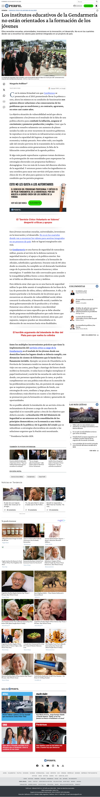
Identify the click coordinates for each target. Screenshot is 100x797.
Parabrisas (50, 778)
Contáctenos (42, 784)
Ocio (58, 773)
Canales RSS (23, 784)
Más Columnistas (89, 335)
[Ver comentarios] (97, 11)
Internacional (40, 773)
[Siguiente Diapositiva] (64, 500)
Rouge (56, 778)
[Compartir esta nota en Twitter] (4, 90)
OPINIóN (4, 10)
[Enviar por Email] (4, 101)
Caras (40, 776)
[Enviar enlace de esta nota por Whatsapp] (4, 95)
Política (19, 773)
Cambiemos (49, 93)
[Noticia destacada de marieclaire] (50, 694)
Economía (25, 773)
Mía (61, 778)
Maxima (79, 781)
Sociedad (32, 773)
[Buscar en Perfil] (96, 2)
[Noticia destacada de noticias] (17, 694)
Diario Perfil (42, 476)
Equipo (57, 784)
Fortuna (43, 778)
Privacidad (50, 784)
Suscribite (88, 6)
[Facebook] (37, 766)
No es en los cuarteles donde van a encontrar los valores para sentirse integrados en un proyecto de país (37, 238)
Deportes (53, 773)
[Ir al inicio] (13, 6)
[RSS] (58, 766)
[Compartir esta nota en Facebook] (4, 84)
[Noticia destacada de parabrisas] (50, 725)
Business (77, 773)
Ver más (93, 450)
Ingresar (79, 6)
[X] (42, 766)
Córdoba (63, 773)
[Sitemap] (63, 766)
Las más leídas (78, 404)
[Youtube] (48, 766)
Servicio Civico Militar (17, 476)
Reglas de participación (67, 784)
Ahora (5, 773)
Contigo (35, 781)
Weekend (36, 778)
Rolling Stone (57, 781)
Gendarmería (18, 249)
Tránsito (77, 784)
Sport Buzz (66, 781)
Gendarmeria (30, 476)
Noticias (34, 776)
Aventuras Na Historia (45, 781)
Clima (47, 773)
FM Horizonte (73, 778)
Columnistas (77, 286)
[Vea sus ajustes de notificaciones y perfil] (96, 6)
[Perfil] (13, 689)
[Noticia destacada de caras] (17, 725)
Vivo (56, 776)
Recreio (73, 781)
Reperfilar (70, 773)
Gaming (51, 776)
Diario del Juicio (63, 776)
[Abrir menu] (3, 6)
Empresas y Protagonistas (89, 773)
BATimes (65, 778)
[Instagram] (53, 766)
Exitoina (45, 776)
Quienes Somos (32, 784)
